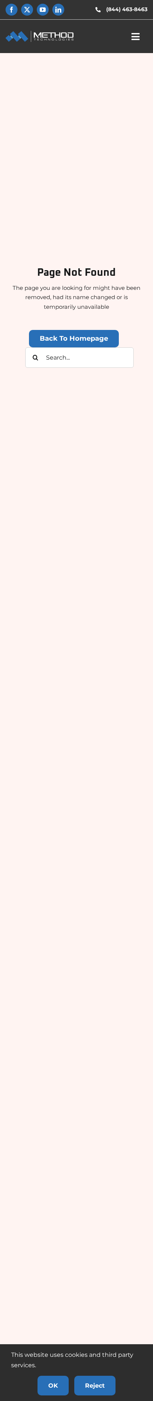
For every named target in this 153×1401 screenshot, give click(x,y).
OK (53, 1385)
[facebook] (11, 10)
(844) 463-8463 (126, 9)
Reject (95, 1385)
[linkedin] (58, 10)
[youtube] (43, 10)
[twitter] (27, 10)
